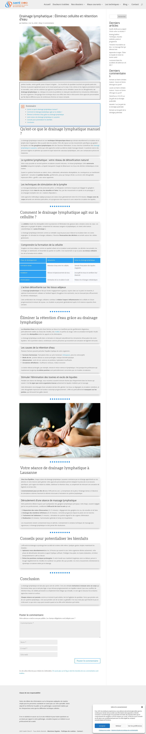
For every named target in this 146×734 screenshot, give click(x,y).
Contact (135, 5)
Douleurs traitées (61, 5)
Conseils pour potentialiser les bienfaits (39, 120)
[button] (142, 707)
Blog (125, 5)
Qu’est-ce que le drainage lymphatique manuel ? (42, 109)
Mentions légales (53, 731)
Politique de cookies (104, 730)
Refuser (118, 726)
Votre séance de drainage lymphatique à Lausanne (43, 117)
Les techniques (112, 5)
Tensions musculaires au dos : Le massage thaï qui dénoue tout (117, 47)
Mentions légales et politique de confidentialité (124, 730)
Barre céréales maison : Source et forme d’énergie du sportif (117, 82)
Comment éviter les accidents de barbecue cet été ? (117, 62)
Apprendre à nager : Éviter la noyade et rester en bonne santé (117, 54)
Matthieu (25, 23)
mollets (57, 332)
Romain (111, 80)
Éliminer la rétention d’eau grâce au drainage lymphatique (45, 114)
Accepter (102, 726)
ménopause (66, 355)
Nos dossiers (77, 5)
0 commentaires (48, 23)
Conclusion (30, 122)
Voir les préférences (135, 726)
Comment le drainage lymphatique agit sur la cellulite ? (44, 112)
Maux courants (94, 5)
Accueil (47, 5)
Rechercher (122, 16)
